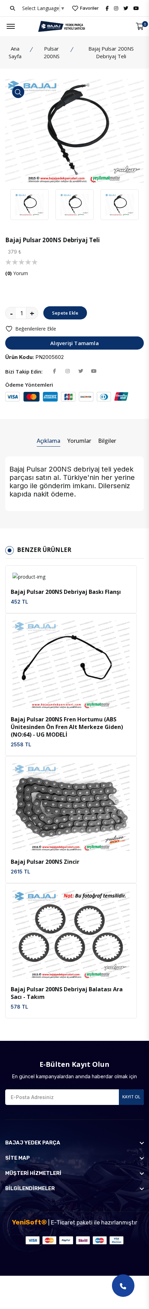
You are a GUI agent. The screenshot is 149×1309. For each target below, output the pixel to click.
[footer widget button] (74, 1143)
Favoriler (89, 8)
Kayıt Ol (131, 1097)
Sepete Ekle (65, 313)
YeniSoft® (29, 1222)
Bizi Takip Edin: (24, 371)
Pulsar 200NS (52, 52)
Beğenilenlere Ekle (35, 328)
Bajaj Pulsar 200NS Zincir (45, 862)
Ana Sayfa (15, 52)
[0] (140, 26)
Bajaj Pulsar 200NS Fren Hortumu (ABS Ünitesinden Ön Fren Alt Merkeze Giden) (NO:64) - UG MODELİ (67, 726)
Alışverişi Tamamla (74, 343)
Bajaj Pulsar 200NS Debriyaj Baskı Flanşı (66, 592)
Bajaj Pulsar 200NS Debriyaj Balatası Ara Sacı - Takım (67, 993)
